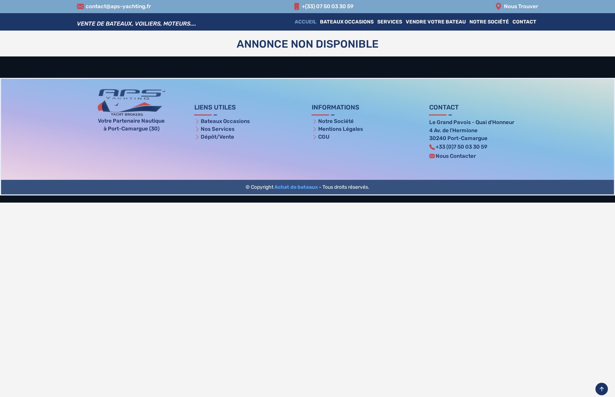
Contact (524, 22)
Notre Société (489, 22)
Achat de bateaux (296, 187)
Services (389, 22)
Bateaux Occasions (347, 22)
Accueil (305, 22)
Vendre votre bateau (436, 22)
